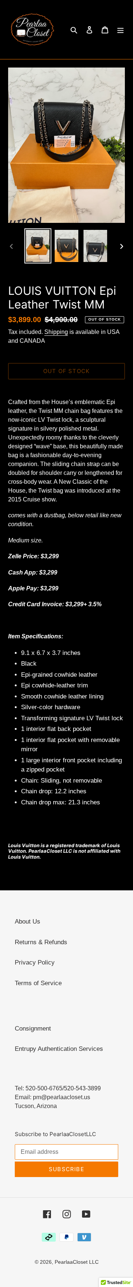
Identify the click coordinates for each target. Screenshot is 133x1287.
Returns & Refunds (41, 942)
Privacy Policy (35, 962)
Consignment (33, 1028)
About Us (27, 921)
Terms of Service (38, 983)
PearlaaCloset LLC (77, 1262)
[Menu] (120, 29)
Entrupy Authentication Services (59, 1048)
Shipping (56, 332)
